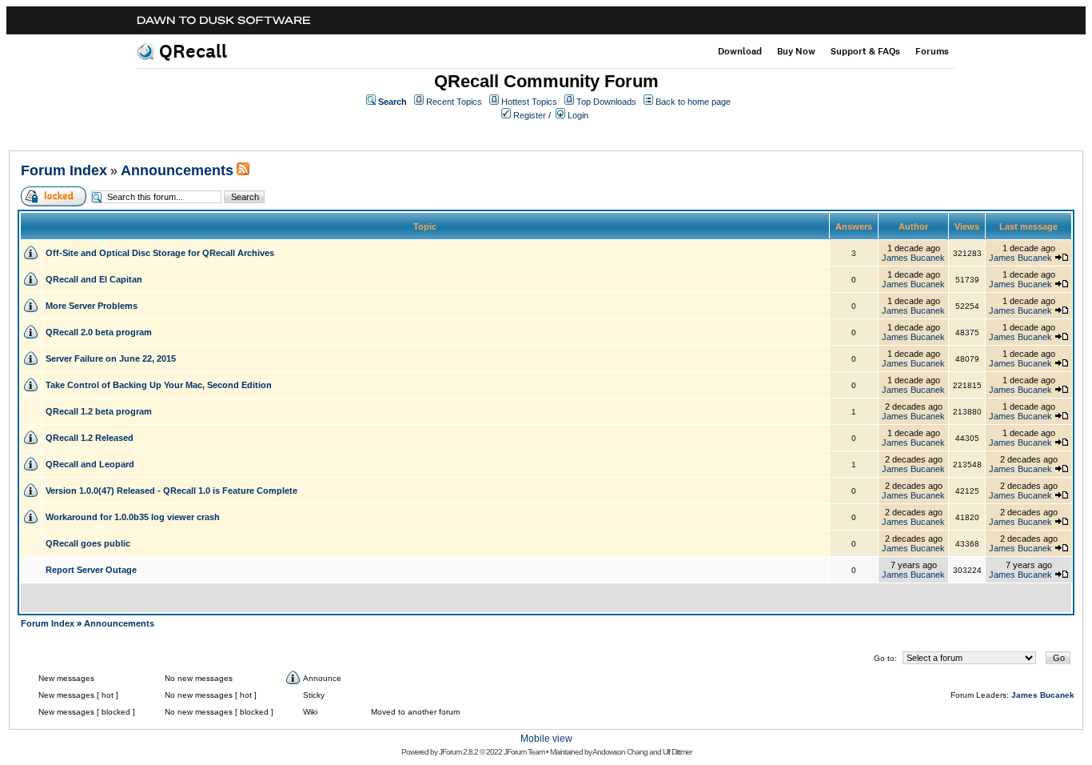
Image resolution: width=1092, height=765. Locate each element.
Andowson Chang (620, 751)
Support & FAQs (865, 51)
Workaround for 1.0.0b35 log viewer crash (133, 517)
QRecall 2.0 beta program (99, 332)
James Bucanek (913, 257)
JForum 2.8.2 (458, 751)
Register (529, 115)
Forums (932, 51)
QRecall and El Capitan (94, 279)
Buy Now (796, 51)
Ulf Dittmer (677, 751)
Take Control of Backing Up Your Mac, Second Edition (159, 385)
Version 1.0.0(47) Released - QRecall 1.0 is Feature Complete (171, 490)
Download (740, 51)
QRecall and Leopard (90, 464)
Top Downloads (606, 101)
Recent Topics (454, 101)
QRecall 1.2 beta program (99, 411)
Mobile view (546, 738)
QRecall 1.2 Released (90, 438)
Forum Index (64, 170)
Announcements (177, 170)
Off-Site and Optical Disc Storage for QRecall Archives (160, 253)
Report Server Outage (91, 570)
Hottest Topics (529, 101)
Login (578, 115)
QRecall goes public (88, 543)
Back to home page (693, 101)
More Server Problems (91, 305)
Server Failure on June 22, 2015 (111, 358)
